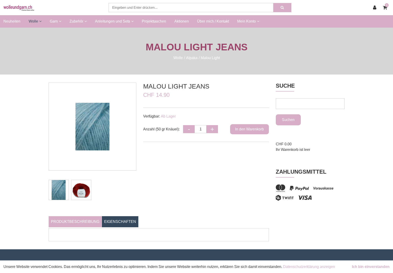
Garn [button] (54, 21)
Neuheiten (11, 21)
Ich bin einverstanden (371, 267)
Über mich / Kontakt (213, 21)
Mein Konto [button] (246, 21)
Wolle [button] (33, 21)
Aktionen (181, 21)
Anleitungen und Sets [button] (112, 21)
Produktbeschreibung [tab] (75, 222)
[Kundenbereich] (376, 7)
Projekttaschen (154, 21)
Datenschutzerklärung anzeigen (309, 267)
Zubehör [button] (76, 21)
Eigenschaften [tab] (120, 222)
